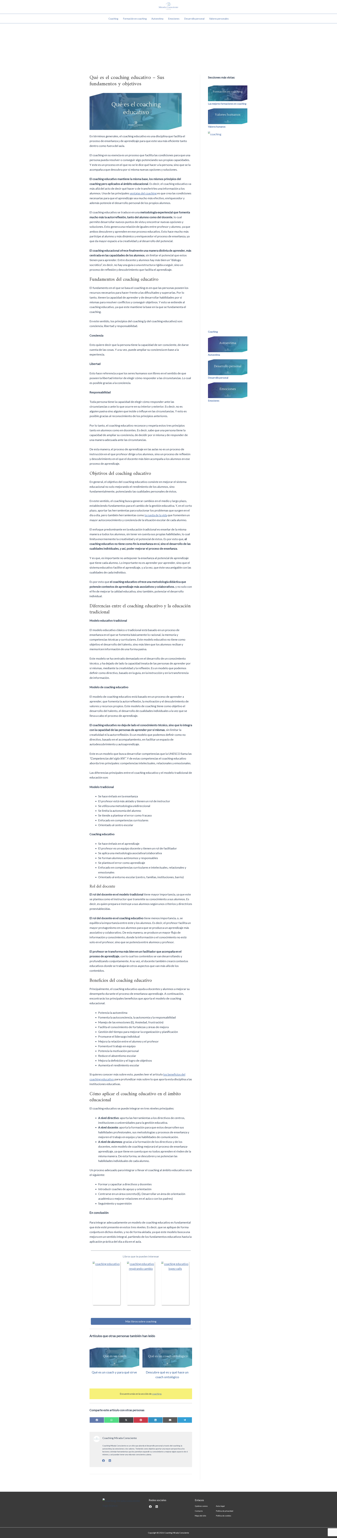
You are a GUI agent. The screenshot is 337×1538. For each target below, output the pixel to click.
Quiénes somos (201, 1506)
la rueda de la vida (156, 515)
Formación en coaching (135, 18)
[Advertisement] (168, 43)
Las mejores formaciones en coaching (227, 103)
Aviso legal (220, 1506)
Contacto (199, 1511)
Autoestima (157, 18)
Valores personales (219, 18)
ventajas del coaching (143, 193)
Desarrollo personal (194, 18)
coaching (156, 1393)
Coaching (113, 18)
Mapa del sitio (200, 1516)
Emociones (173, 18)
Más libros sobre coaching (140, 1321)
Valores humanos (217, 126)
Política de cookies (223, 1516)
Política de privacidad (224, 1511)
